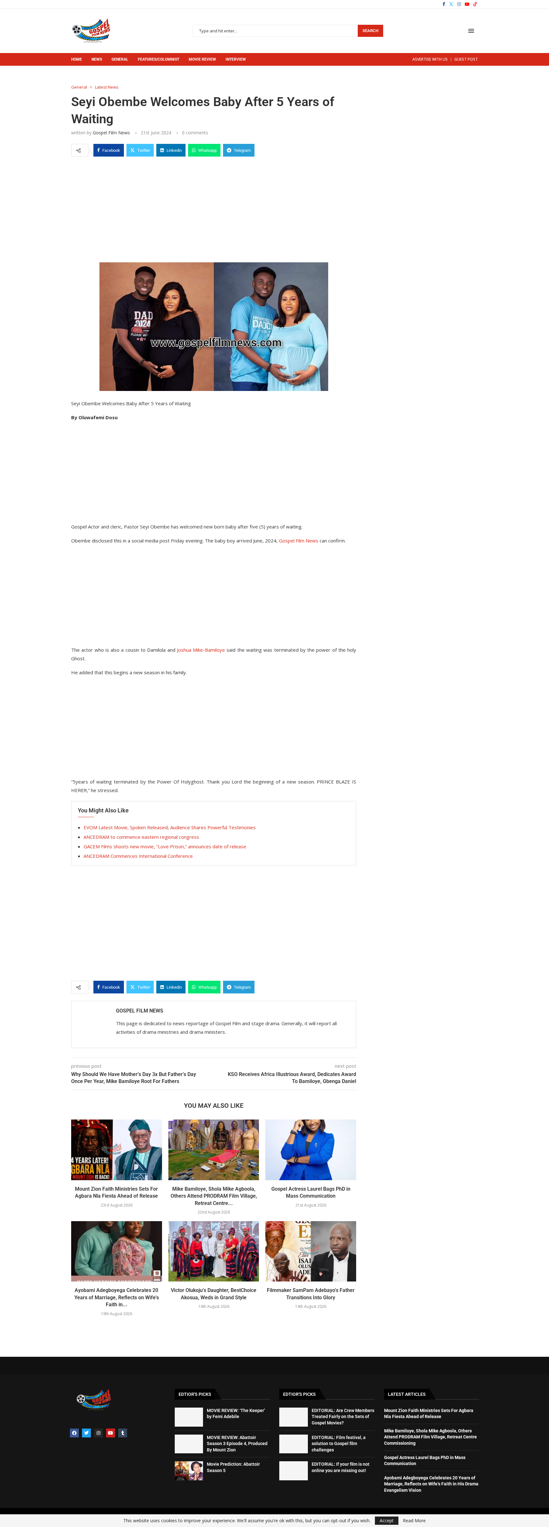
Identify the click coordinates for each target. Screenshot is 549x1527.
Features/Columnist (158, 59)
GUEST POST (466, 59)
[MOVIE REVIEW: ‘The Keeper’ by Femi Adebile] (189, 1417)
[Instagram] (459, 4)
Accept (387, 1520)
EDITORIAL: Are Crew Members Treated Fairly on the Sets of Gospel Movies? (343, 1416)
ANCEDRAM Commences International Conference (138, 856)
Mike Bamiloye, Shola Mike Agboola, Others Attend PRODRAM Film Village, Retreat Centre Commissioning (430, 1437)
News (97, 59)
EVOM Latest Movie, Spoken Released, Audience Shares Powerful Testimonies (170, 827)
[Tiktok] (475, 4)
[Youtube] (467, 4)
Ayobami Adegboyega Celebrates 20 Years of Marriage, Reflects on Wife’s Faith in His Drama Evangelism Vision (431, 1484)
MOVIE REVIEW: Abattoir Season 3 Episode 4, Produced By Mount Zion (237, 1443)
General (120, 59)
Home (76, 59)
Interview (236, 59)
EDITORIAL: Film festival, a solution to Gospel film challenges (339, 1443)
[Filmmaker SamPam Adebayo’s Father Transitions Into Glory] (310, 1251)
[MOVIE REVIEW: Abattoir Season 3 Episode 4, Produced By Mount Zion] (189, 1444)
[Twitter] (451, 4)
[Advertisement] (213, 208)
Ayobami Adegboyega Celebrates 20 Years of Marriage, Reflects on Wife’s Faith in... (116, 1297)
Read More (414, 1520)
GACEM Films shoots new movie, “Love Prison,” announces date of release (165, 846)
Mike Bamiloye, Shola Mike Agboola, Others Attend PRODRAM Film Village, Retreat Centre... (214, 1196)
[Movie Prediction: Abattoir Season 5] (189, 1470)
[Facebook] (443, 4)
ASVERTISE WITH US (430, 59)
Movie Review (202, 59)
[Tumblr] (122, 1433)
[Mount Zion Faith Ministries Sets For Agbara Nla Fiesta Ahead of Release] (116, 1150)
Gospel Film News (111, 133)
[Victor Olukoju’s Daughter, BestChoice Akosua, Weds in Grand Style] (213, 1251)
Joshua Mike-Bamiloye (201, 650)
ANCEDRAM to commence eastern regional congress (141, 837)
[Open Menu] (471, 31)
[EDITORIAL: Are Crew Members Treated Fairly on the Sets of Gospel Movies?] (293, 1417)
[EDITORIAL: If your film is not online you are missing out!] (293, 1470)
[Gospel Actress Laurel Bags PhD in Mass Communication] (310, 1150)
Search (370, 30)
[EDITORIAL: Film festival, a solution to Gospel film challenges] (293, 1444)
